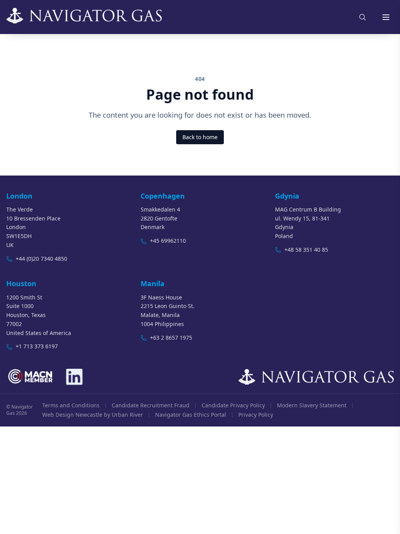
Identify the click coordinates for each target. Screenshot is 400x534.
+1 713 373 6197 (37, 346)
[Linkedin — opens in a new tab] (74, 376)
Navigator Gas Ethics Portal (190, 414)
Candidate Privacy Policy (233, 405)
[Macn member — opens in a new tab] (31, 376)
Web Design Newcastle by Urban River (92, 414)
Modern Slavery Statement (311, 405)
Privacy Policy (255, 414)
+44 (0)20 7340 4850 (41, 258)
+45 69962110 (168, 240)
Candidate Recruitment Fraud (150, 405)
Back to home (200, 137)
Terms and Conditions (71, 405)
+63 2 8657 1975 (171, 337)
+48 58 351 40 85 (306, 249)
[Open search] (362, 17)
